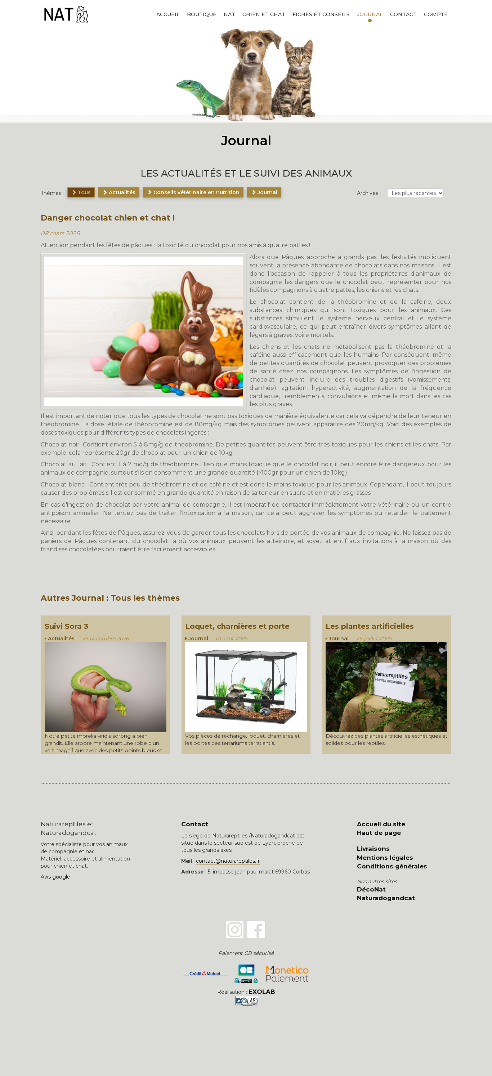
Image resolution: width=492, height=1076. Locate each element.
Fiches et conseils (321, 14)
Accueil (168, 14)
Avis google (55, 876)
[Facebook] (256, 929)
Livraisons (373, 848)
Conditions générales (392, 866)
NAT (229, 14)
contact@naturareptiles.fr (228, 861)
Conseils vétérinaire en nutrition (196, 192)
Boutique (201, 14)
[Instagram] (234, 929)
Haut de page (379, 832)
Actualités (121, 192)
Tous (83, 192)
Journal (370, 14)
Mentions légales (385, 857)
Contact (403, 14)
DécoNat (371, 889)
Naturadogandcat (386, 898)
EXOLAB (262, 991)
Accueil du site (381, 824)
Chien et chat (263, 14)
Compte (436, 14)
